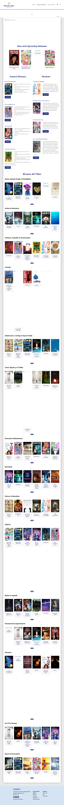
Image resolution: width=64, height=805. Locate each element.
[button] (60, 4)
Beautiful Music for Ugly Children (18, 355)
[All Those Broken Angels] (9, 377)
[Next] (32, 204)
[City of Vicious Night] (9, 476)
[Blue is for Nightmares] (9, 605)
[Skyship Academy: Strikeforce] (46, 476)
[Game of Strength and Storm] (27, 605)
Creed (18, 226)
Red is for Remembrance (55, 387)
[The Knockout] (46, 448)
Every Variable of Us (10, 104)
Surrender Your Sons (10, 149)
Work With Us (35, 797)
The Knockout (8, 126)
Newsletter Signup (36, 799)
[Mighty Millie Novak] (36, 763)
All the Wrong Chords (27, 671)
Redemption (36, 456)
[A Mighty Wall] (9, 763)
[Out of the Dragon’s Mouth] (27, 506)
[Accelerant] (9, 247)
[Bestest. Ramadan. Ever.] (9, 448)
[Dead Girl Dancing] (55, 633)
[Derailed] (55, 188)
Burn (55, 670)
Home (58, 16)
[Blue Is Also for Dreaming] (36, 345)
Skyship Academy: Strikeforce (46, 486)
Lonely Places (18, 386)
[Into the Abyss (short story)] (55, 218)
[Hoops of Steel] (27, 763)
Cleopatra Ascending (46, 642)
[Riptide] (46, 763)
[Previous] (31, 204)
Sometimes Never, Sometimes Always (27, 257)
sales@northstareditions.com (18, 793)
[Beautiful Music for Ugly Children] (18, 345)
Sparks (36, 285)
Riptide (46, 771)
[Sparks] (36, 277)
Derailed (55, 197)
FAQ (43, 794)
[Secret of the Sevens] (36, 506)
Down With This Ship (18, 330)
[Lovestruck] (46, 605)
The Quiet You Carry (38, 119)
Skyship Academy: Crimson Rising (36, 486)
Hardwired (36, 226)
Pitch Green (46, 385)
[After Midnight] (9, 627)
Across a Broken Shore (9, 355)
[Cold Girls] (46, 345)
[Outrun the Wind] (55, 605)
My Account (45, 793)
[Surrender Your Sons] (36, 247)
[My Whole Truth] (42, 399)
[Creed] (18, 218)
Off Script (27, 285)
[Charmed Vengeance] (9, 218)
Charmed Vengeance (9, 227)
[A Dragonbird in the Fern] (9, 188)
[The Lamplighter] (55, 505)
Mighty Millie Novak (36, 772)
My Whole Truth (27, 430)
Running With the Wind (55, 773)
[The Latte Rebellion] (55, 247)
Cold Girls (46, 353)
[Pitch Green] (46, 377)
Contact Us (35, 796)
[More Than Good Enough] (27, 448)
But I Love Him (36, 198)
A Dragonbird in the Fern (9, 198)
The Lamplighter (55, 515)
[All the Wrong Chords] (27, 662)
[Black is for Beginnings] (27, 633)
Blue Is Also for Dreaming (36, 355)
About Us (34, 794)
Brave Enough (27, 198)
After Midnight (9, 631)
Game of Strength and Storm (27, 614)
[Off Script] (27, 276)
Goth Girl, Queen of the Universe (41, 100)
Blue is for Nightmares (9, 614)
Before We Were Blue (10, 81)
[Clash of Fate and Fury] (18, 605)
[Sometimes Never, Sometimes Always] (27, 247)
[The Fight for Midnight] (46, 247)
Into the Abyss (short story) (55, 228)
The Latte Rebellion (55, 256)
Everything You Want (55, 354)
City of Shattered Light (27, 543)
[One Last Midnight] (27, 476)
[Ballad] (36, 662)
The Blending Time (55, 486)
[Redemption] (36, 448)
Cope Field (46, 186)
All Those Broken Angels (9, 386)
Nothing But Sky (18, 515)
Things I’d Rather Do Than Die (55, 457)
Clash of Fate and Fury (18, 614)
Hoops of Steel (27, 772)
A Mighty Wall (9, 772)
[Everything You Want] (55, 345)
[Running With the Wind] (55, 763)
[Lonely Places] (18, 377)
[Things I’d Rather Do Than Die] (55, 448)
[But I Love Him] (36, 188)
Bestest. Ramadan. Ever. (9, 457)
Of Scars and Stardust (37, 386)
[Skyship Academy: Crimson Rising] (36, 476)
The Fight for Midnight (38, 81)
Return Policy (45, 796)
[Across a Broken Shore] (9, 345)
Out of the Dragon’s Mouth (27, 515)
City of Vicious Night (9, 486)
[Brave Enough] (27, 189)
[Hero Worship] (46, 218)
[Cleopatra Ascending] (46, 633)
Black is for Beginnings (27, 642)
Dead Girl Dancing (55, 642)
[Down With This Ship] (33, 298)
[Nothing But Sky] (18, 505)
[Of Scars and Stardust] (36, 377)
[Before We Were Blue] (18, 188)
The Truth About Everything (40, 139)
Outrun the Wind (55, 614)
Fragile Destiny (27, 227)
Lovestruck (45, 613)
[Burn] (55, 662)
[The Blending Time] (55, 476)
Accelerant (9, 255)
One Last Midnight (27, 485)
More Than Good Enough (27, 457)
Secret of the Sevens (36, 515)
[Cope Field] (45, 183)
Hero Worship (46, 227)
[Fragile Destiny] (27, 218)
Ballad (36, 670)
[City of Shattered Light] (27, 534)
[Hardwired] (36, 218)
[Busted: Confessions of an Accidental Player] (9, 277)
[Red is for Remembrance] (55, 377)
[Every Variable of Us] (18, 247)
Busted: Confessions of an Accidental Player (9, 288)
